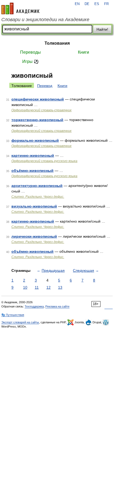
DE (87, 4)
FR (106, 4)
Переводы (30, 52)
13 (60, 287)
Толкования (57, 43)
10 (25, 287)
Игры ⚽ (30, 61)
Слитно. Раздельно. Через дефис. (37, 197)
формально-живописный (35, 140)
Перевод (44, 86)
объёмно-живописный (32, 170)
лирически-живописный (34, 236)
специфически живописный (37, 99)
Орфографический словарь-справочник (41, 110)
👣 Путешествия (12, 314)
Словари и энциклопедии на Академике (45, 19)
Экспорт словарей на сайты (20, 322)
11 (37, 287)
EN (77, 4)
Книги (83, 52)
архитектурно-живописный (37, 185)
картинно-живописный (32, 155)
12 (48, 287)
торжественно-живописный (37, 120)
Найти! (102, 29)
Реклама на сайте (57, 306)
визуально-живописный (34, 206)
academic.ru (20, 8)
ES (96, 4)
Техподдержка (34, 306)
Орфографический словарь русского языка (44, 161)
